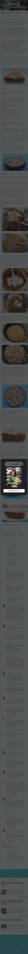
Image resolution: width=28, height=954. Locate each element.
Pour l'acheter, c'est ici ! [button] (14, 490)
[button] (26, 460)
